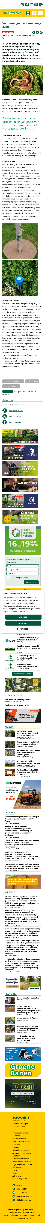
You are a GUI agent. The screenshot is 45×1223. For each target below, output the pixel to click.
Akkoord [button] (23, 617)
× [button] (40, 593)
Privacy (15, 1170)
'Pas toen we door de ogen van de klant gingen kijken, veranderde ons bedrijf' (28, 1028)
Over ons (16, 1135)
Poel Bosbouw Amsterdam (13, 381)
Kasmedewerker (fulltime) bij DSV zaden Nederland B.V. (28, 639)
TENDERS (10, 812)
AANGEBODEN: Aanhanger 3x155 (18, 699)
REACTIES (7, 399)
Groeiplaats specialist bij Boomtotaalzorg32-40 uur (27, 657)
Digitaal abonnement (21, 1150)
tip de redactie (15, 422)
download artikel (16, 410)
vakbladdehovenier (23, 1200)
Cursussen (16, 1144)
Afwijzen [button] (23, 623)
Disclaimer (16, 1167)
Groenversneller (19, 1138)
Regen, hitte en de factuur (27, 1018)
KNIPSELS (10, 892)
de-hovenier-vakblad (24, 1196)
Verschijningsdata (19, 1179)
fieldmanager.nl (14, 1209)
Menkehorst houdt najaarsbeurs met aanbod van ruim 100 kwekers (27, 733)
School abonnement (20, 1158)
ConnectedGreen (33, 309)
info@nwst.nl (20, 1185)
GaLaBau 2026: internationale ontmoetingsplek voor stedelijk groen (28, 752)
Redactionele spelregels (22, 1161)
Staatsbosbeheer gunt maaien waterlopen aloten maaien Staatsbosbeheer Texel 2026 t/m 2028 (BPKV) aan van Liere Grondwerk (22, 866)
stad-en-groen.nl (15, 1212)
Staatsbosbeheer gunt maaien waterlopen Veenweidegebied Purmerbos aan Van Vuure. (22, 819)
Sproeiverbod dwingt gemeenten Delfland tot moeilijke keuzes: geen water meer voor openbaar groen (29, 1009)
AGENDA (9, 726)
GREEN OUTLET (13, 695)
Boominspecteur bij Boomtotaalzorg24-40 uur (27, 665)
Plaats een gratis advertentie (17, 705)
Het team (16, 1156)
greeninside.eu (19, 1218)
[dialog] (22, 611)
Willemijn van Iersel (10, 35)
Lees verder (23, 611)
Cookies (15, 1173)
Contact (15, 1147)
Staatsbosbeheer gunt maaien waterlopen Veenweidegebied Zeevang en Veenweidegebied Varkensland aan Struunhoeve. (22, 843)
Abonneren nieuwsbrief (22, 1153)
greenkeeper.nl (29, 1209)
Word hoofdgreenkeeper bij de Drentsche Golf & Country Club (28, 648)
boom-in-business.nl (31, 1215)
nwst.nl (30, 1218)
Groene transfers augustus (28, 998)
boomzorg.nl (29, 1212)
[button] (23, 628)
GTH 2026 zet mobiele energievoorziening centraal (28, 762)
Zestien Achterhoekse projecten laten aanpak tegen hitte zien (26, 1038)
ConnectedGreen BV (11, 386)
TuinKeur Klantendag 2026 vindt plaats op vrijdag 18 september (27, 772)
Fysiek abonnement (20, 1133)
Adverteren (17, 1176)
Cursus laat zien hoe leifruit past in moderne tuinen (28, 743)
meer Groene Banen (22, 674)
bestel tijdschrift (16, 416)
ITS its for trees (25, 52)
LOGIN (7, 391)
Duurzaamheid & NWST (22, 1141)
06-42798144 (21, 1192)
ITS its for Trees (32, 381)
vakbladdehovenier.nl (12, 1215)
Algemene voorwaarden (22, 1164)
